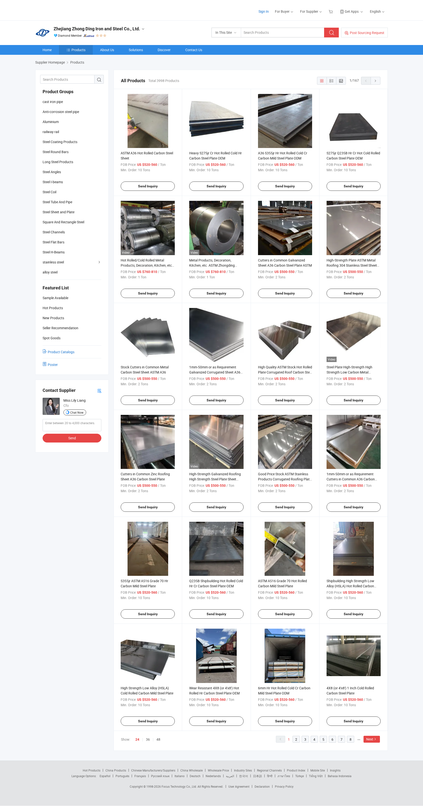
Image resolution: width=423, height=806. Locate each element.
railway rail (51, 131)
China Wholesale (191, 770)
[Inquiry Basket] (331, 11)
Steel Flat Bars (53, 242)
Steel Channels (54, 232)
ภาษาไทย (284, 776)
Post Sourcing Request (367, 32)
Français (140, 776)
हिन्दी (269, 776)
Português (122, 776)
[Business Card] (99, 390)
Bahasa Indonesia (340, 776)
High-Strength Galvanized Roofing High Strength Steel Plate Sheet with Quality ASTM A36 (215, 479)
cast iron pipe (53, 101)
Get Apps (351, 11)
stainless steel (53, 262)
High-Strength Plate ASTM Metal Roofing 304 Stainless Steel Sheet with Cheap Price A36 (352, 265)
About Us (107, 49)
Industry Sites (243, 770)
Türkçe (299, 776)
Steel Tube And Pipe (57, 202)
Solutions (136, 49)
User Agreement (238, 786)
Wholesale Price (218, 770)
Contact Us (193, 49)
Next (369, 739)
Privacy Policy (284, 786)
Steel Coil (49, 192)
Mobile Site (317, 770)
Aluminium (51, 121)
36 (148, 739)
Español (105, 776)
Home (47, 49)
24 (137, 739)
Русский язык (160, 776)
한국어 (243, 776)
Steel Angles (52, 172)
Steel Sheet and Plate (58, 212)
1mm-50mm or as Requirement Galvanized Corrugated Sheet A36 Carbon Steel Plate (214, 372)
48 (158, 739)
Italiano (180, 776)
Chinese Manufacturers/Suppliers (153, 770)
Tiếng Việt (316, 776)
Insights (335, 770)
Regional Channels (269, 770)
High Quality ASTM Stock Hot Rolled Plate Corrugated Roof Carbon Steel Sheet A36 (285, 372)
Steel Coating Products (60, 141)
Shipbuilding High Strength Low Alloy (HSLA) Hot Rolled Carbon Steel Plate (350, 586)
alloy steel (50, 272)
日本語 (257, 776)
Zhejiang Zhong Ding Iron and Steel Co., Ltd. (97, 28)
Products (78, 49)
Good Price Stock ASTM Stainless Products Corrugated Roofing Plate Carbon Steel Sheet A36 (284, 479)
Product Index (296, 770)
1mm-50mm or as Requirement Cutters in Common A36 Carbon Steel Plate (351, 479)
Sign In (263, 11)
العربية (230, 776)
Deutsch (195, 776)
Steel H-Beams (54, 252)
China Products (116, 770)
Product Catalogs (61, 352)
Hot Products (91, 770)
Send (72, 438)
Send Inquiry (148, 186)
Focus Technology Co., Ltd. (180, 786)
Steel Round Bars (56, 151)
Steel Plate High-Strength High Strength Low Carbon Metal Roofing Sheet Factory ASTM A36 (352, 372)
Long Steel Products (58, 161)
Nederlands (213, 776)
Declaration (262, 786)
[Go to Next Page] (375, 80)
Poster (53, 364)
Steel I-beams (53, 182)
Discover (164, 49)
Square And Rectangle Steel (63, 222)
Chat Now (76, 412)
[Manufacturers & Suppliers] (66, 9)
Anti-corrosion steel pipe (61, 111)
